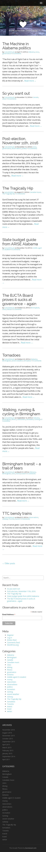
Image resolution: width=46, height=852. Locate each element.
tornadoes (27, 361)
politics (24, 148)
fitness (14, 419)
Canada (35, 97)
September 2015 (8, 741)
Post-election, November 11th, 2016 (20, 140)
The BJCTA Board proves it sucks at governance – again (19, 299)
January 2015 (7, 753)
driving (9, 667)
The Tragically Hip (17, 188)
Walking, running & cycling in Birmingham (21, 411)
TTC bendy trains (17, 513)
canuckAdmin (9, 192)
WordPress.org (13, 645)
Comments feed (13, 642)
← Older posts (8, 563)
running (37, 419)
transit (9, 309)
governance (6, 53)
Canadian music (35, 192)
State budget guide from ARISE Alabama (20, 241)
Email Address (8, 614)
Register (10, 635)
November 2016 (8, 730)
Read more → (30, 80)
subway (5, 519)
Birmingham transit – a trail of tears (21, 466)
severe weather (17, 361)
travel (23, 473)
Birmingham (35, 308)
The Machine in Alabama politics (16, 46)
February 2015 (7, 750)
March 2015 (6, 747)
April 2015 (6, 744)
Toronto (11, 519)
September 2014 (8, 756)
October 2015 (7, 738)
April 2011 (6, 759)
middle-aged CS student (16, 677)
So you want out (16, 93)
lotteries (10, 675)
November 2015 (8, 735)
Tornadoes (11, 355)
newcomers (21, 419)
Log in (9, 637)
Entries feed (11, 640)
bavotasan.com (30, 848)
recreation (30, 419)
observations (16, 148)
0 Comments (16, 53)
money (9, 679)
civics (37, 52)
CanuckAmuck (9, 52)
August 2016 (7, 733)
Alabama (31, 52)
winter (9, 711)
